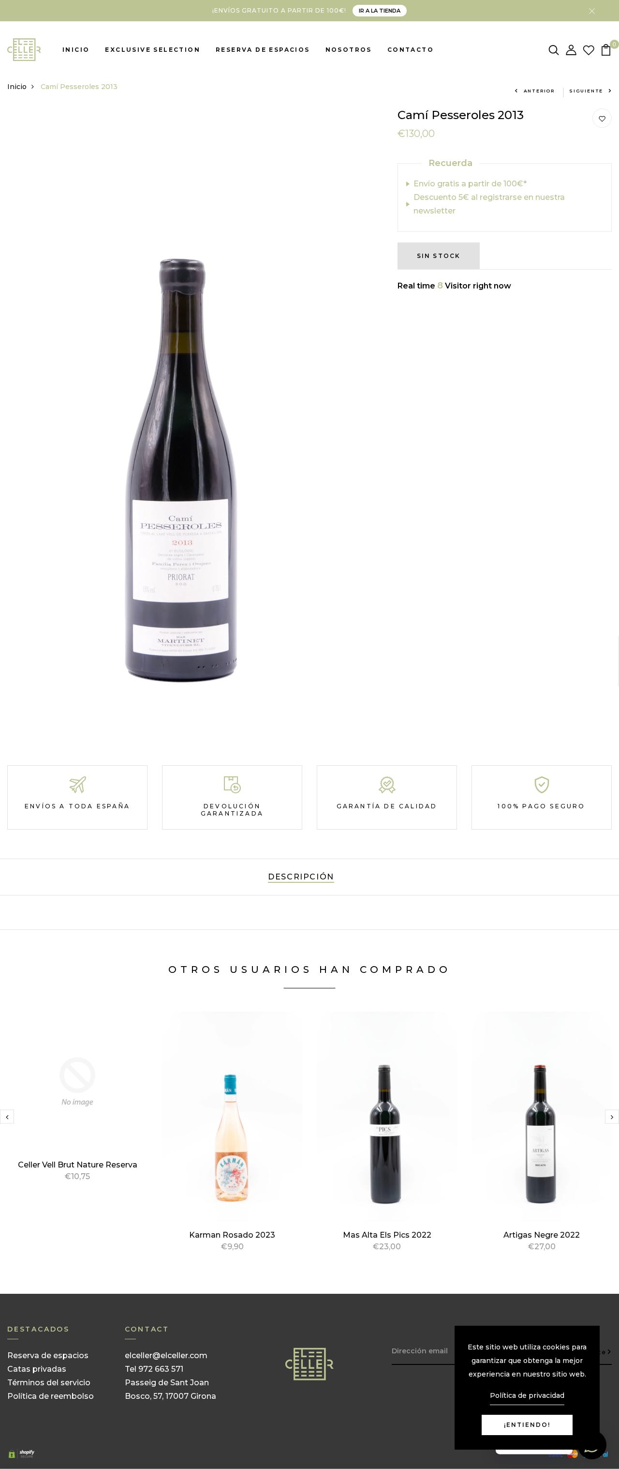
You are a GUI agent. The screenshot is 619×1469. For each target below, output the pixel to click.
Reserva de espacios (263, 49)
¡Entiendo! (527, 1424)
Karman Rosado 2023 (232, 1235)
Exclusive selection (152, 49)
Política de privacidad (527, 1395)
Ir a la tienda (379, 10)
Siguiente (586, 90)
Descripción (301, 876)
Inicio (75, 49)
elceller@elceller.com (166, 1355)
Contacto (410, 49)
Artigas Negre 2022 (541, 1235)
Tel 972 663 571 (154, 1369)
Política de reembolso (50, 1396)
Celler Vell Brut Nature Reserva (77, 1164)
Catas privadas (36, 1369)
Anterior (539, 90)
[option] (77, 1108)
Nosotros (348, 49)
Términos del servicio (48, 1382)
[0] (606, 49)
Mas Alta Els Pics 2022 (387, 1235)
